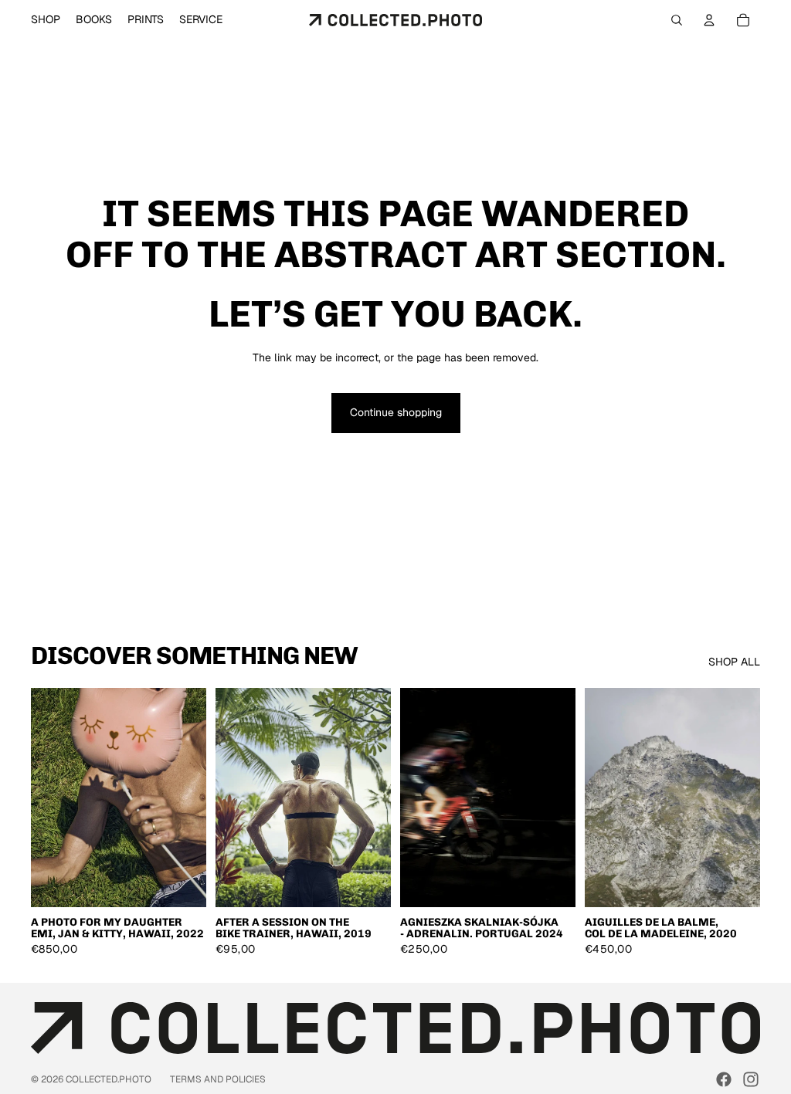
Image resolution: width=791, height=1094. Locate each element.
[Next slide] (189, 798)
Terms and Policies (218, 1079)
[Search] (677, 20)
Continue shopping (396, 412)
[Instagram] (751, 1079)
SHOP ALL (734, 662)
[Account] (709, 20)
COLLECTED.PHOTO (108, 1079)
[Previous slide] (48, 798)
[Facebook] (724, 1079)
